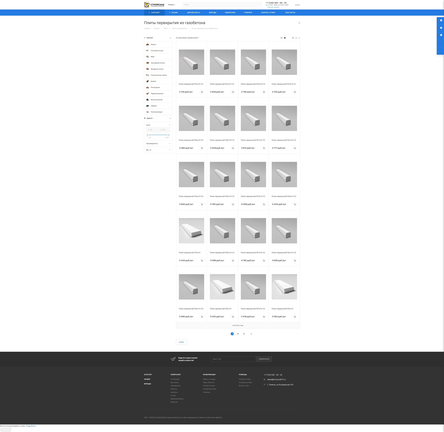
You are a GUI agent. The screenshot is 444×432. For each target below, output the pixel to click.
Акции (147, 379)
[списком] (296, 38)
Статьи (173, 395)
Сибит (181, 342)
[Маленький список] (281, 38)
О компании (175, 379)
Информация (209, 374)
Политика (206, 392)
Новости (174, 389)
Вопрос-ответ (244, 386)
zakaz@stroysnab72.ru (276, 379)
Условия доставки (209, 389)
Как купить (175, 382)
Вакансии (174, 402)
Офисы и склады (209, 379)
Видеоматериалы (177, 399)
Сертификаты (176, 386)
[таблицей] (299, 38)
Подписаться (264, 359)
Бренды (147, 384)
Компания (175, 374)
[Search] (259, 4)
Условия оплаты (209, 386)
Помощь (243, 374)
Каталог (148, 374)
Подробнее (31, 426)
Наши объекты (208, 382)
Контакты (174, 392)
